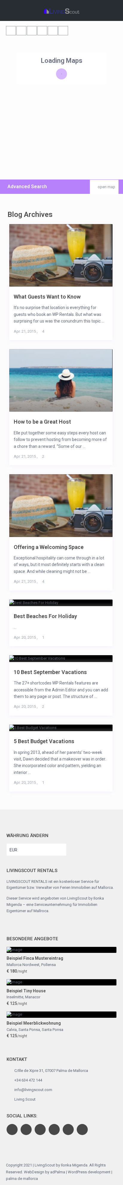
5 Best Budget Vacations (44, 741)
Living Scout (25, 1099)
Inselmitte (15, 997)
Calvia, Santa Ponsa (23, 1029)
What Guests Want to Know (47, 296)
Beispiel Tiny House (26, 990)
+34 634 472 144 (28, 1080)
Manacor (32, 997)
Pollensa (48, 964)
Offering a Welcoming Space (49, 547)
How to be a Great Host (42, 422)
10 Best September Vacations (50, 672)
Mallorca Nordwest (23, 964)
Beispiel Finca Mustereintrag (35, 958)
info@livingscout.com (33, 1089)
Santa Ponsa (52, 1029)
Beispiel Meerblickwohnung (34, 1023)
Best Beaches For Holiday (45, 616)
